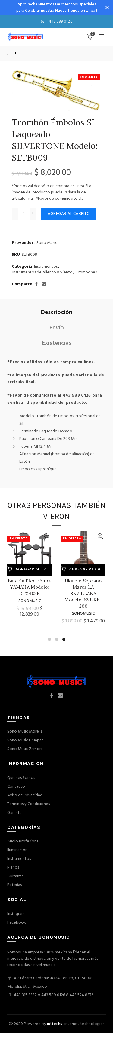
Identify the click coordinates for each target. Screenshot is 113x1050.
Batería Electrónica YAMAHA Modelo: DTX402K (30, 587)
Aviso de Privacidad (24, 795)
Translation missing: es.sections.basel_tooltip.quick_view (46, 536)
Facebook (16, 922)
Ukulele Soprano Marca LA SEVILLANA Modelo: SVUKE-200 (83, 593)
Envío (56, 328)
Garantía (15, 812)
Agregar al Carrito (69, 213)
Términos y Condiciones (28, 804)
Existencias (56, 343)
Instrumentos (46, 267)
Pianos (13, 867)
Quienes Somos (21, 777)
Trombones (86, 273)
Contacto (16, 786)
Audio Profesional (23, 841)
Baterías (14, 885)
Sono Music (46, 243)
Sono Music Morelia (25, 731)
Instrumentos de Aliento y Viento (42, 273)
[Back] (11, 53)
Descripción (56, 312)
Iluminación (17, 850)
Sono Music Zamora (25, 749)
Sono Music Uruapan (25, 740)
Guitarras (15, 876)
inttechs (54, 1024)
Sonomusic (29, 601)
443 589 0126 (61, 21)
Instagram (16, 913)
